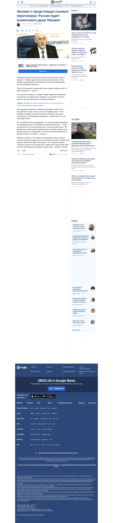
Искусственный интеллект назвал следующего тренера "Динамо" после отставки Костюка (78, 69)
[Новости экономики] (52, 155)
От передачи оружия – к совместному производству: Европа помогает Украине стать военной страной (80, 251)
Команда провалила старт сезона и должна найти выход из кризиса (79, 76)
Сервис (54, 423)
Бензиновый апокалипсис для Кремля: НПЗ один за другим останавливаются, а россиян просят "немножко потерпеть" (81, 238)
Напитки (38, 429)
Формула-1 (54, 413)
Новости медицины (35, 439)
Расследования (63, 403)
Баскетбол (38, 413)
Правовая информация (68, 367)
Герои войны (33, 6)
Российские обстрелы (77, 6)
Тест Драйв (33, 423)
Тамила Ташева (76, 293)
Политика (30, 403)
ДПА (50, 418)
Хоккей (44, 413)
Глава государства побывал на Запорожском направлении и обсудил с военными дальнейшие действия (83, 150)
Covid (50, 439)
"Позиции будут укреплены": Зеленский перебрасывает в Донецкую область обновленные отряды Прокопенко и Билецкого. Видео (83, 144)
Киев (31, 408)
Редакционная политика (28, 154)
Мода (48, 444)
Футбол (32, 413)
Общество (81, 403)
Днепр (48, 408)
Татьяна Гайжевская (27, 23)
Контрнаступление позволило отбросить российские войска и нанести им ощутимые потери (83, 167)
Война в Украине (43, 6)
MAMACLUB (45, 439)
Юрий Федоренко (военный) (79, 242)
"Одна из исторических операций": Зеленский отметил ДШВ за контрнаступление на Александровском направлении (83, 161)
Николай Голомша (77, 255)
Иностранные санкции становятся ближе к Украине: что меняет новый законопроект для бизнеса (80, 300)
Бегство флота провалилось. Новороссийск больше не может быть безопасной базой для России (80, 289)
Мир (38, 403)
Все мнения (76, 330)
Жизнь (50, 403)
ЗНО (54, 418)
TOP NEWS (75, 119)
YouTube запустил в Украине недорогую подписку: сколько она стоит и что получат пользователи (79, 52)
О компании (33, 367)
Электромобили (42, 423)
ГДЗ (31, 418)
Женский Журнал (55, 444)
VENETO (67, 6)
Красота (43, 444)
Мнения (74, 221)
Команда (49, 367)
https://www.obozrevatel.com (71, 476)
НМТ (57, 418)
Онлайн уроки (43, 418)
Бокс (48, 413)
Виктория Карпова (77, 304)
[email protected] (36, 510)
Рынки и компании (35, 434)
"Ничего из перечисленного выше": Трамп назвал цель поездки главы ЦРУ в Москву (83, 178)
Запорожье (43, 408)
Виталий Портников (77, 315)
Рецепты (32, 429)
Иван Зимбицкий (77, 325)
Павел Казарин (76, 231)
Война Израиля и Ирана (56, 6)
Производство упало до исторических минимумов (81, 40)
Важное (74, 10)
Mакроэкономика (37, 23)
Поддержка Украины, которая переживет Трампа (79, 311)
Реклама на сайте (34, 371)
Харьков (36, 408)
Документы (50, 371)
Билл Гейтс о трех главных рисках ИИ (79, 321)
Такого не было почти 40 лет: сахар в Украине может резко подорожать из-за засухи (83, 35)
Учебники (36, 418)
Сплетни (37, 444)
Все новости (92, 403)
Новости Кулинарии (47, 429)
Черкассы (54, 408)
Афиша (32, 444)
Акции (49, 423)
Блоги (70, 403)
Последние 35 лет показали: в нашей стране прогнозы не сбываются (79, 226)
